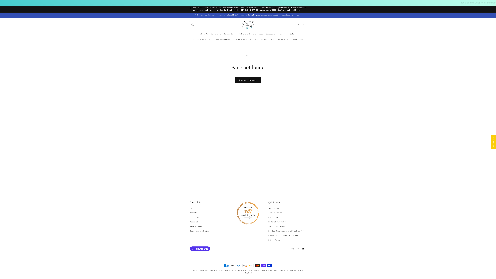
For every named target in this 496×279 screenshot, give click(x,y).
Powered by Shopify (216, 270)
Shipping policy (267, 270)
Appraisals (194, 222)
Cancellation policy (296, 270)
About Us (193, 213)
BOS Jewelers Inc (203, 270)
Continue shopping (248, 80)
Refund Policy (274, 217)
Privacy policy (241, 270)
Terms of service (254, 270)
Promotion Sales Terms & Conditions (283, 235)
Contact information (281, 270)
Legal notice (249, 273)
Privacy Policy (274, 240)
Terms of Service (275, 213)
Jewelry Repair (196, 226)
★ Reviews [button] (493, 142)
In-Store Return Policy (277, 222)
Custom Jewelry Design (199, 231)
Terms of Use (273, 208)
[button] (193, 25)
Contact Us (194, 217)
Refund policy (229, 270)
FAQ (191, 208)
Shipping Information (271, 3)
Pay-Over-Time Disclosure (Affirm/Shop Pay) (286, 231)
